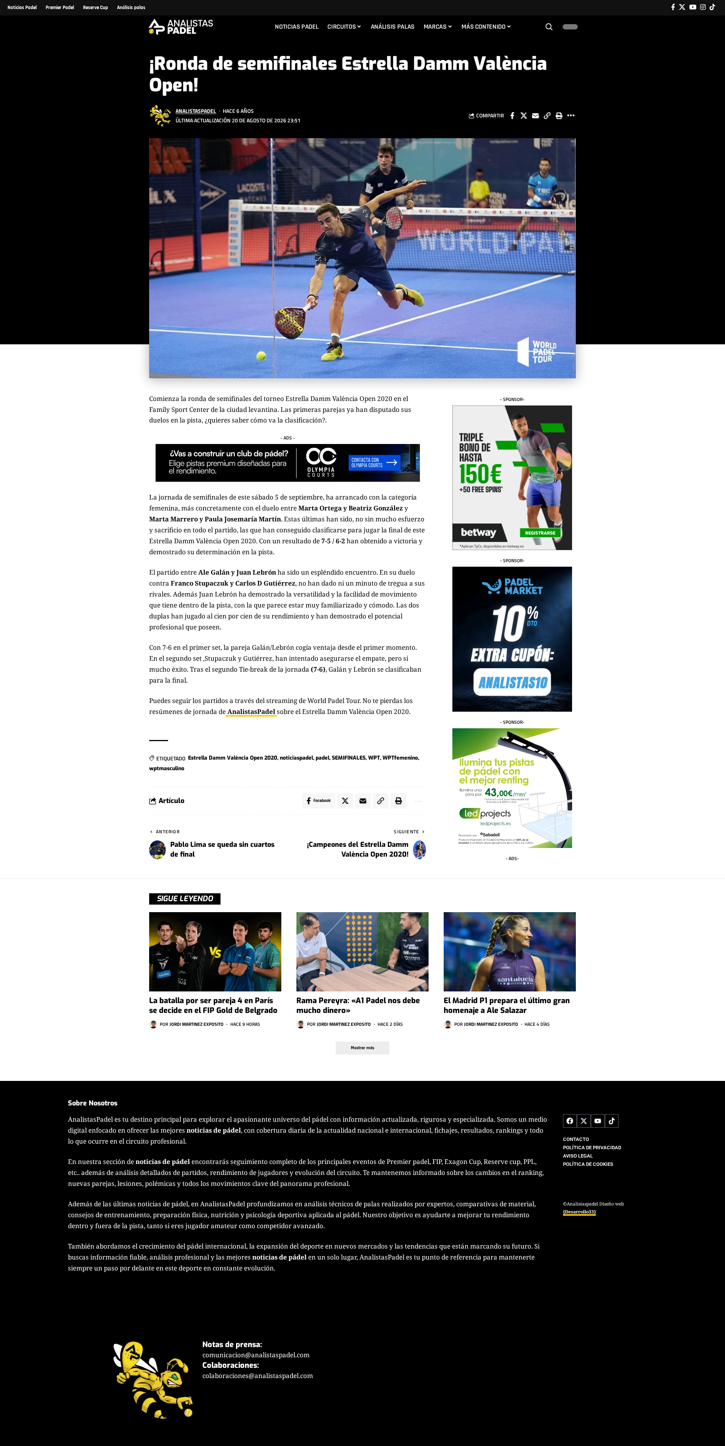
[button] (549, 26)
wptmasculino (166, 768)
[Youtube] (598, 1121)
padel (322, 758)
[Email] (535, 115)
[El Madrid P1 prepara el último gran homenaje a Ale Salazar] (510, 951)
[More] (570, 115)
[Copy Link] (547, 115)
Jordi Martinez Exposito (197, 1024)
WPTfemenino (400, 758)
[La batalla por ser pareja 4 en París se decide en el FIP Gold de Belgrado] (215, 951)
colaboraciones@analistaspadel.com (257, 1375)
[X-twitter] (584, 1121)
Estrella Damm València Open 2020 (232, 758)
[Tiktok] (712, 7)
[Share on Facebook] (512, 115)
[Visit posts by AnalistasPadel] (160, 115)
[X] (682, 7)
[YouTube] (692, 7)
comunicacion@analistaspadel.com (256, 1354)
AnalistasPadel (196, 111)
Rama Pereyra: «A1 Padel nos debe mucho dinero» (358, 1006)
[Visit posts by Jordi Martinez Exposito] (153, 1024)
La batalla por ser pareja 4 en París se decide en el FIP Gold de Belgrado (213, 1006)
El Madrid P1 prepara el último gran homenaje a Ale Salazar (507, 1006)
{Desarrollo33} (579, 1212)
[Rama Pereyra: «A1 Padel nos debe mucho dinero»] (362, 951)
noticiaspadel (296, 758)
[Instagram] (703, 7)
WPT (374, 758)
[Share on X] (523, 115)
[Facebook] (673, 7)
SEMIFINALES (349, 758)
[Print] (559, 115)
